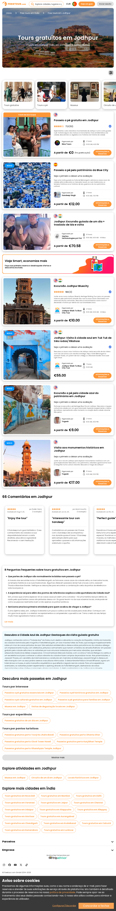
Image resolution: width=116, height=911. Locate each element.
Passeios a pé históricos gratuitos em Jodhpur (84, 692)
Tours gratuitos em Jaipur (54, 802)
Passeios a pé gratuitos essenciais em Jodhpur (29, 692)
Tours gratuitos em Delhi (89, 795)
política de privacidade (62, 892)
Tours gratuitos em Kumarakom (21, 830)
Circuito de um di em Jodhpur (46, 777)
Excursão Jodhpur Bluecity (71, 286)
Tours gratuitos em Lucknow (58, 830)
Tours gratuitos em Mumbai (55, 795)
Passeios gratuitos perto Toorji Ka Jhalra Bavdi (29, 734)
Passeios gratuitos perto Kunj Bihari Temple (79, 741)
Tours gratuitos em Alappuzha (55, 809)
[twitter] (21, 865)
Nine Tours (66, 144)
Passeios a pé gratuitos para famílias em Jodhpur (84, 699)
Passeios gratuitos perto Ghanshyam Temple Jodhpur (33, 748)
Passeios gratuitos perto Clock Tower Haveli (28, 741)
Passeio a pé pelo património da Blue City (81, 170)
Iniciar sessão (105, 4)
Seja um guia (87, 4)
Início (9, 13)
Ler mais (9, 621)
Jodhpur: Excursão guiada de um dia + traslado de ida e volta (79, 223)
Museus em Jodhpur (15, 706)
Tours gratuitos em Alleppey (92, 809)
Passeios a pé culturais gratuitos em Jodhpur (28, 699)
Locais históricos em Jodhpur (83, 777)
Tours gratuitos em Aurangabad (57, 816)
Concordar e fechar (96, 906)
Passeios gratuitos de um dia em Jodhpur (26, 720)
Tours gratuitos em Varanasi (20, 802)
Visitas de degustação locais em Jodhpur (53, 706)
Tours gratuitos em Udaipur (19, 809)
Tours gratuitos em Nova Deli (20, 795)
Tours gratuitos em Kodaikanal (60, 823)
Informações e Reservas (102, 152)
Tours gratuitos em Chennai (88, 802)
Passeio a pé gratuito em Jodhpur (76, 120)
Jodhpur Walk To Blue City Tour (71, 312)
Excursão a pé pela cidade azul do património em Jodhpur (76, 395)
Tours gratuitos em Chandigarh (21, 823)
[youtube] (15, 865)
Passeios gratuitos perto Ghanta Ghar (80, 734)
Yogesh (65, 421)
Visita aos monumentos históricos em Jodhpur (79, 449)
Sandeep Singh (69, 195)
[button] (18, 94)
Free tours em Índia (29, 13)
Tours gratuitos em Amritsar (19, 816)
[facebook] (9, 865)
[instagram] (4, 865)
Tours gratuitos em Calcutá (96, 823)
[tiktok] (26, 865)
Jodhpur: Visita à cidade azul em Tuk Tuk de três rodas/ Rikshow (82, 339)
